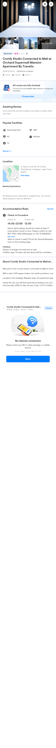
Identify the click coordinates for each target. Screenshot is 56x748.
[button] (11, 173)
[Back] (5, 4)
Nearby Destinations (12, 186)
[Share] (51, 4)
